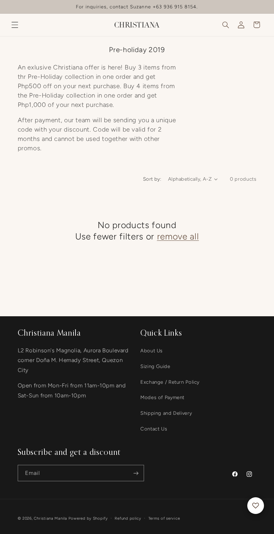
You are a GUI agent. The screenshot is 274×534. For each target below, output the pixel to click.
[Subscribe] (135, 473)
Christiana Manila (50, 518)
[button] (14, 24)
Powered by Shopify (88, 518)
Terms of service (164, 518)
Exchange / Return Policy (169, 382)
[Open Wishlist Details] (255, 505)
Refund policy (128, 518)
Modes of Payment (162, 397)
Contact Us (153, 429)
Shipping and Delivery (166, 413)
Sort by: (152, 179)
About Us (151, 351)
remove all (178, 236)
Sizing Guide (155, 366)
